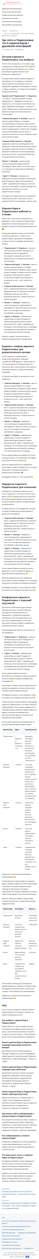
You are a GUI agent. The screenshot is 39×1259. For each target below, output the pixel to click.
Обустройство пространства (12, 25)
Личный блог (13, 31)
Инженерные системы (10, 18)
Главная (4, 31)
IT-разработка (28, 1248)
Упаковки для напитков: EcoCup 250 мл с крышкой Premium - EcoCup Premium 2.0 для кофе (18, 1193)
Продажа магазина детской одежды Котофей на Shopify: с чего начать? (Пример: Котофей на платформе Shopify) (19, 1204)
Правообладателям (8, 1233)
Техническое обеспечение (11, 12)
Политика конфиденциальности (13, 1229)
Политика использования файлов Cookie (16, 1226)
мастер (26, 545)
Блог (3, 1218)
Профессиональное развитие (12, 15)
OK (27, 1257)
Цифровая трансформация (11, 9)
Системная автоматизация (11, 21)
